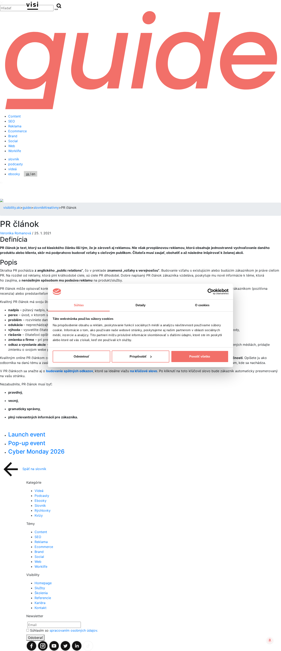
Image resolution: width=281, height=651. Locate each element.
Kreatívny (51, 207)
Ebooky (40, 501)
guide (26, 207)
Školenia (41, 593)
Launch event (26, 434)
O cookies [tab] (202, 305)
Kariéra (40, 603)
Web (11, 146)
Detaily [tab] (141, 305)
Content (14, 116)
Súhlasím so (64, 630)
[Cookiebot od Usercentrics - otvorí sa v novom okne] (211, 292)
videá (12, 169)
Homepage (43, 583)
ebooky (14, 174)
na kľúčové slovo (143, 371)
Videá (39, 491)
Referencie (43, 598)
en (33, 174)
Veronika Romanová (16, 233)
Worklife (14, 151)
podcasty (15, 164)
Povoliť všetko (199, 356)
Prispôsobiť (138, 356)
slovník (13, 159)
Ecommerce (17, 131)
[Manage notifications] (270, 640)
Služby (40, 588)
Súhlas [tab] (79, 305)
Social (13, 141)
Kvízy (39, 515)
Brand (12, 136)
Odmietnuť (81, 356)
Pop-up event (26, 443)
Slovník (40, 505)
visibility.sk (11, 207)
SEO (11, 121)
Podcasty (42, 496)
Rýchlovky (43, 510)
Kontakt (40, 608)
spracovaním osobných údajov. (74, 630)
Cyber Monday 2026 (36, 451)
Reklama (14, 126)
